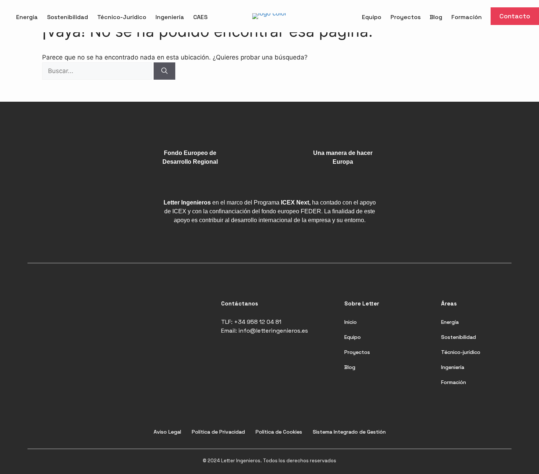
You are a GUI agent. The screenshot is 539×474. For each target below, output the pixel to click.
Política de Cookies (279, 431)
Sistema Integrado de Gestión (349, 431)
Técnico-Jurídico (121, 17)
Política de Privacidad (218, 431)
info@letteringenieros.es (273, 330)
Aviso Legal (167, 431)
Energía (27, 17)
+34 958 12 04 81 (257, 322)
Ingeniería (169, 17)
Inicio (350, 322)
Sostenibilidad (67, 17)
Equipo (371, 17)
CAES (200, 17)
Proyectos (405, 17)
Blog (436, 17)
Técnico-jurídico (460, 352)
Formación (466, 17)
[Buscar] (164, 71)
